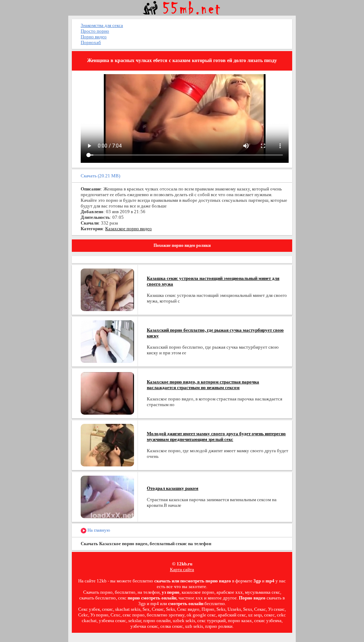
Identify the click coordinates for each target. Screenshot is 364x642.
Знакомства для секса (102, 25)
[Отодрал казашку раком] (107, 496)
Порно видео (94, 36)
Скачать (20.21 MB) (100, 175)
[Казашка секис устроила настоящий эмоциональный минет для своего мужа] (107, 289)
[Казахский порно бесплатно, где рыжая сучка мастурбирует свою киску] (107, 341)
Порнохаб (91, 42)
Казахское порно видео (128, 228)
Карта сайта (182, 569)
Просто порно (95, 31)
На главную (98, 530)
